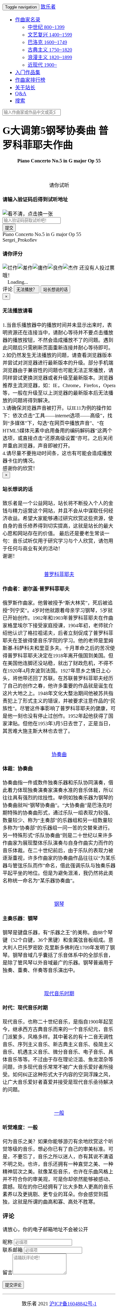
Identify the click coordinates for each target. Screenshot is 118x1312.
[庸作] (40, 267)
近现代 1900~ (42, 65)
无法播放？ (26, 289)
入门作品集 (27, 72)
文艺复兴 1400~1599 (50, 34)
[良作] (55, 267)
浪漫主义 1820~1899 (50, 57)
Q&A (20, 93)
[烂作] (10, 267)
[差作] (25, 267)
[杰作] (70, 267)
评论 (8, 289)
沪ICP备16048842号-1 (73, 1303)
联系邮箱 (13, 1250)
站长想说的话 (55, 289)
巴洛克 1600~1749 (47, 42)
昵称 (8, 1242)
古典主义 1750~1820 (50, 49)
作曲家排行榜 (30, 80)
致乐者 (48, 6)
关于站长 (25, 87)
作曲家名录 (27, 19)
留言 (8, 1272)
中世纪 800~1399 (46, 27)
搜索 (20, 100)
